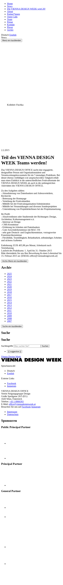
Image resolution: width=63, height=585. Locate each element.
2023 (9, 279)
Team (9, 19)
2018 (9, 292)
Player (10, 27)
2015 (9, 300)
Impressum (12, 412)
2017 (9, 295)
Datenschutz (12, 414)
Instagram (35, 407)
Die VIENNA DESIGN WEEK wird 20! (26, 9)
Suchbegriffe (7, 346)
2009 (9, 316)
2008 (9, 318)
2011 (9, 310)
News (9, 6)
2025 (9, 273)
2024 (9, 276)
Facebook (26, 407)
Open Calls (12, 17)
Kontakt (11, 24)
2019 (9, 289)
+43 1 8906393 (16, 401)
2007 (9, 321)
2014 (9, 302)
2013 (9, 305)
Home (10, 3)
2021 (9, 284)
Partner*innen (13, 14)
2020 (9, 287)
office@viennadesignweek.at (22, 404)
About (10, 11)
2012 (9, 308)
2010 (9, 313)
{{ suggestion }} (14, 351)
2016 (9, 297)
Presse (10, 22)
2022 (9, 281)
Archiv (10, 30)
